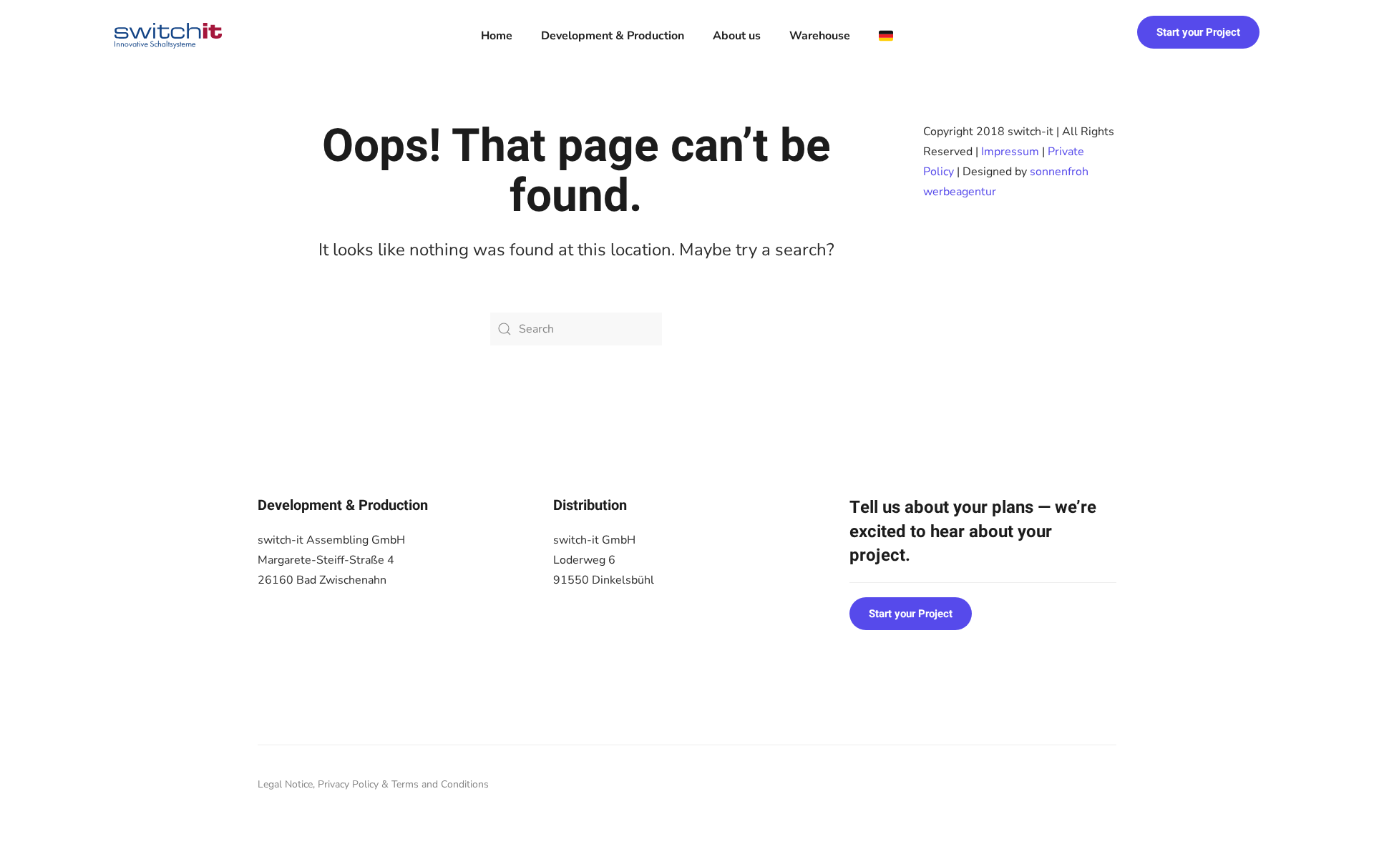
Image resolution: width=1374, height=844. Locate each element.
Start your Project (1198, 32)
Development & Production (612, 36)
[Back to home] (168, 35)
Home (496, 36)
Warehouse (819, 36)
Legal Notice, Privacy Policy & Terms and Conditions (373, 784)
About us (737, 36)
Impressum (1010, 152)
